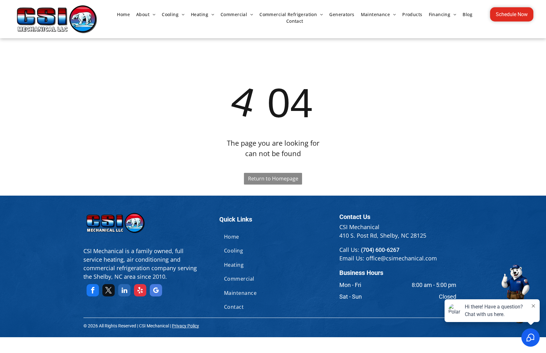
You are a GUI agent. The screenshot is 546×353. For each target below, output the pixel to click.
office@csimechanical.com (401, 258)
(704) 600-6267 (380, 249)
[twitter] (108, 291)
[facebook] (93, 291)
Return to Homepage (273, 178)
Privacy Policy (185, 325)
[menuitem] (123, 14)
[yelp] (140, 291)
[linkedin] (124, 291)
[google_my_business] (156, 291)
